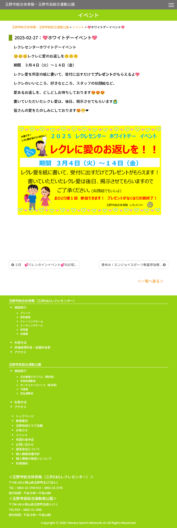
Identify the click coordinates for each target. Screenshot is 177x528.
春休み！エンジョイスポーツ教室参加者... (132, 264)
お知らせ (22, 430)
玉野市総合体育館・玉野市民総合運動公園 (39, 6)
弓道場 (24, 389)
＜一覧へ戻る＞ (150, 281)
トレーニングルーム (31, 321)
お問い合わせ (25, 444)
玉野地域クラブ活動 (29, 425)
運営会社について (28, 449)
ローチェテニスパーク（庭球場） (39, 385)
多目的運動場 (27, 381)
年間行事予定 (25, 439)
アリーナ (25, 313)
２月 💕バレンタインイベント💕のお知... (45, 264)
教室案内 (22, 420)
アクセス (20, 352)
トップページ (25, 416)
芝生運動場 (26, 393)
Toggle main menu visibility (171, 4)
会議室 (24, 333)
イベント (22, 435)
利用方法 (21, 342)
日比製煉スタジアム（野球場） (38, 376)
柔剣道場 (25, 317)
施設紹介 (21, 307)
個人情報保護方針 (28, 454)
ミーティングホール (31, 325)
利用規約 (22, 463)
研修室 (24, 329)
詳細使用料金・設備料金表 (32, 347)
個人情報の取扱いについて (34, 458)
